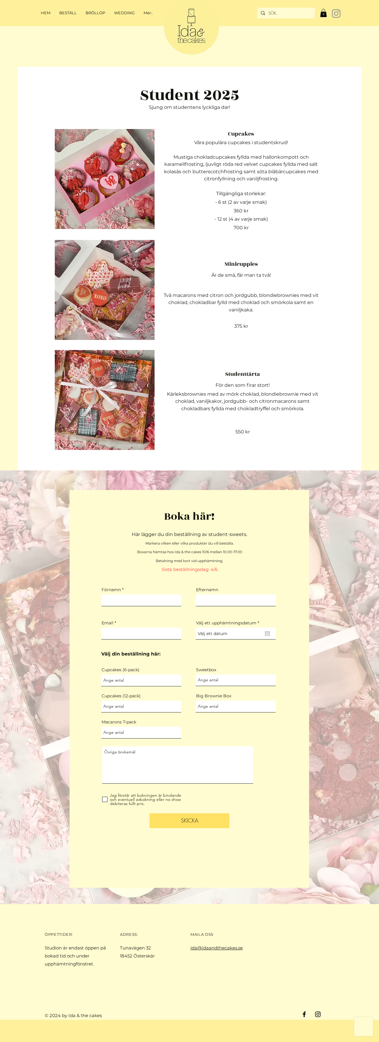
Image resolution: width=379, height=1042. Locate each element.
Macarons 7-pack (119, 722)
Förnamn (111, 590)
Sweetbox (206, 670)
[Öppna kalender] (267, 633)
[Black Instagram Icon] (318, 1014)
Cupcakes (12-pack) (121, 696)
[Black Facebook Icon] (304, 1014)
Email (107, 623)
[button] (323, 13)
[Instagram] (336, 13)
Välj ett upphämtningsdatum (228, 623)
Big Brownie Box (213, 696)
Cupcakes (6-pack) (120, 670)
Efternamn (207, 590)
